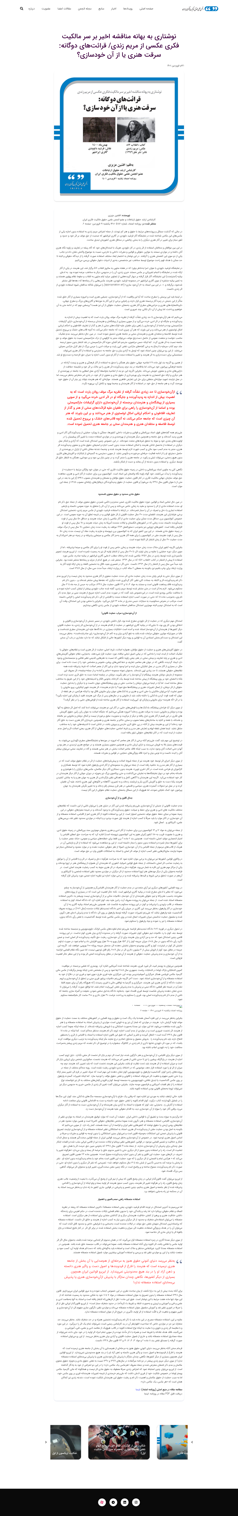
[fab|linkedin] (125, 1502)
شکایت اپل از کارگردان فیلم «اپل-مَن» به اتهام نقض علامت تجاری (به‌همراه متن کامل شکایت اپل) (119, 1449)
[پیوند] (200, 8)
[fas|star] (102, 1502)
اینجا (138, 1389)
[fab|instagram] (136, 1502)
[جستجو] (21, 8)
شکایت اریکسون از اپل (64, 1453)
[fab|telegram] (113, 1502)
